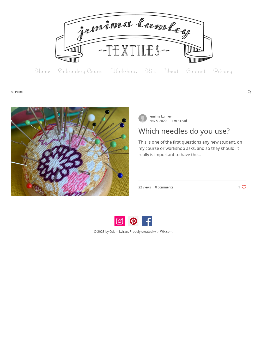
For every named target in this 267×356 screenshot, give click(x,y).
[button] (249, 92)
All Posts (16, 91)
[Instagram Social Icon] (119, 221)
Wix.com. (166, 231)
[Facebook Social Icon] (147, 221)
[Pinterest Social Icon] (133, 221)
